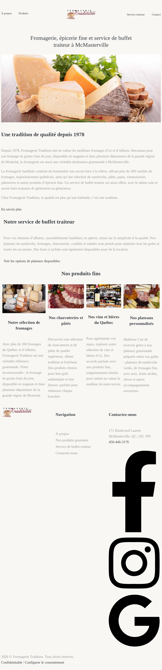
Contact (156, 14)
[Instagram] (134, 591)
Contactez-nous (67, 453)
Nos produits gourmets (72, 440)
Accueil (61, 427)
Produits (23, 13)
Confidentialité (11, 662)
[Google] (134, 646)
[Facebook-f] (134, 531)
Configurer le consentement (44, 662)
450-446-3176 (119, 442)
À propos (6, 13)
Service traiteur (136, 14)
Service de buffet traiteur (73, 446)
